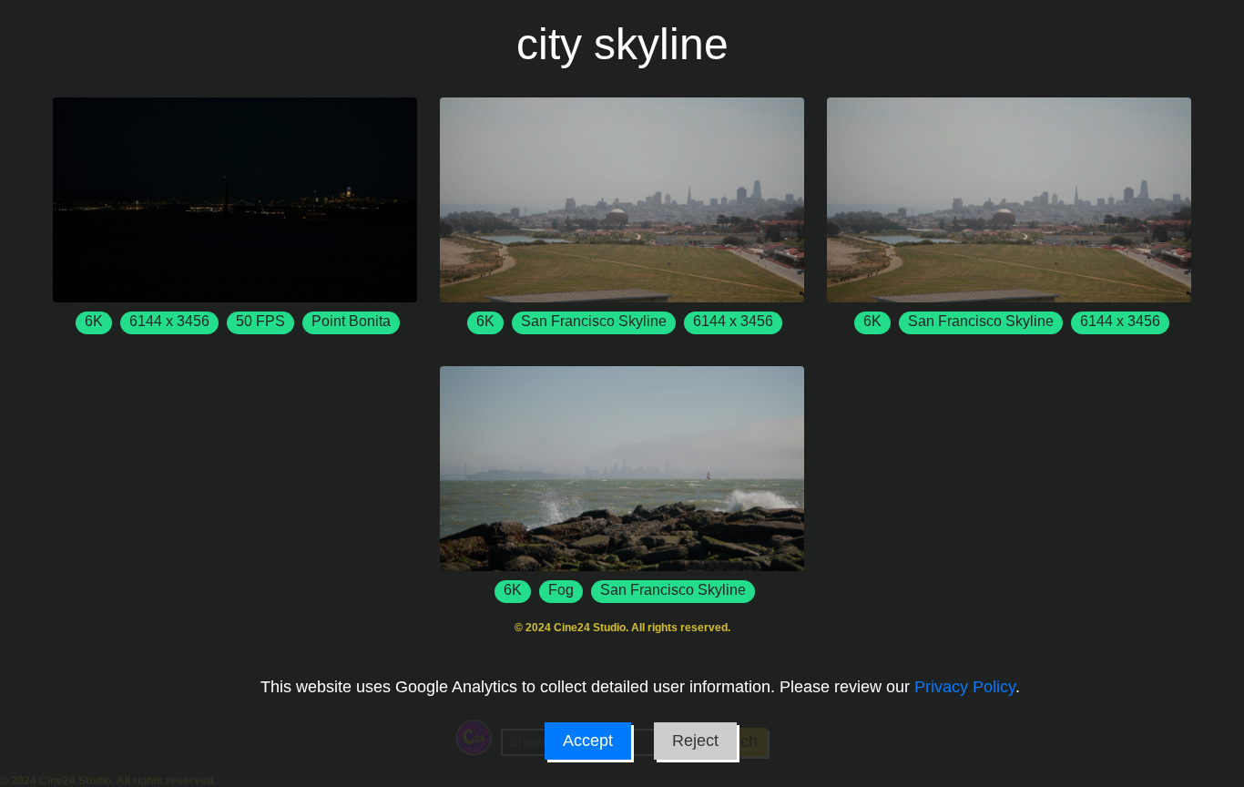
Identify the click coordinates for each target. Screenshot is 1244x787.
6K (94, 321)
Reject (695, 740)
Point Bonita (351, 321)
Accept (588, 740)
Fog (561, 590)
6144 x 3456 (169, 321)
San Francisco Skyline (594, 321)
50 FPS (260, 321)
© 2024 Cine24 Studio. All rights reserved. (622, 627)
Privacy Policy (964, 687)
